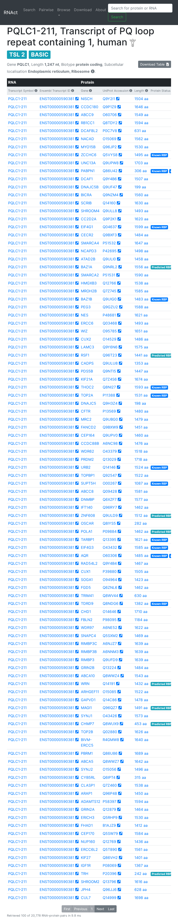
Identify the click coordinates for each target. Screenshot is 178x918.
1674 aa (141, 379)
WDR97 (87, 627)
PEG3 (86, 307)
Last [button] (111, 909)
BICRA (86, 194)
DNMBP (87, 499)
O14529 (109, 339)
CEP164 (88, 435)
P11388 (109, 395)
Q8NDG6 (110, 603)
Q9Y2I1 (109, 98)
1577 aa (141, 499)
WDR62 (87, 451)
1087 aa (141, 483)
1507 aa (141, 179)
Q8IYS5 (109, 523)
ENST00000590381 (57, 98)
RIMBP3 (87, 659)
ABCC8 (87, 491)
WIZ (84, 331)
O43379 (110, 451)
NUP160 (88, 841)
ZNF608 (88, 515)
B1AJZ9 (109, 825)
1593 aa (141, 387)
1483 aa (141, 299)
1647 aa (141, 243)
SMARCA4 (90, 243)
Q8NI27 (109, 387)
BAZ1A (86, 267)
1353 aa (141, 363)
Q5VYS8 (110, 154)
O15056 (109, 769)
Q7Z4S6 (110, 379)
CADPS (87, 363)
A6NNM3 (111, 651)
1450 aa (141, 793)
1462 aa (141, 507)
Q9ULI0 (109, 259)
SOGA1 (87, 579)
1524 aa (141, 467)
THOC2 (87, 387)
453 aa (140, 723)
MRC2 (86, 419)
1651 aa (141, 331)
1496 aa (141, 769)
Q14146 (109, 467)
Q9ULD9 (110, 515)
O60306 (110, 555)
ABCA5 (87, 761)
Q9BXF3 (110, 235)
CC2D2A (88, 219)
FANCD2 (88, 427)
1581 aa (141, 491)
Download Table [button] (153, 64)
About (100, 9)
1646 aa (141, 106)
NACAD (87, 138)
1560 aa (141, 194)
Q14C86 (110, 699)
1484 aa (141, 235)
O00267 (110, 483)
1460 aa (141, 435)
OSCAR (87, 523)
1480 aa (141, 411)
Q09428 (110, 491)
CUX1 (85, 571)
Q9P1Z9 (109, 106)
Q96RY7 (110, 507)
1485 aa (141, 555)
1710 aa (140, 611)
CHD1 (86, 611)
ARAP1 (86, 793)
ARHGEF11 (90, 691)
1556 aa (141, 267)
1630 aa (141, 203)
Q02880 (110, 731)
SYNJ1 (86, 715)
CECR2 (87, 235)
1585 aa (141, 291)
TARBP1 (87, 539)
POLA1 (86, 531)
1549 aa (141, 114)
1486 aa (141, 339)
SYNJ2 (87, 769)
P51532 (109, 243)
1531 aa (141, 395)
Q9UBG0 (110, 419)
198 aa (140, 403)
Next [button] (100, 909)
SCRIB (86, 203)
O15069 (109, 138)
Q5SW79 (110, 833)
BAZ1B (86, 299)
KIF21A (87, 379)
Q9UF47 (110, 187)
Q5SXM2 (110, 635)
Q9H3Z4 (110, 403)
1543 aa (141, 675)
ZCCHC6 (88, 154)
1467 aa (141, 563)
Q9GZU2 (110, 307)
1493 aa (141, 210)
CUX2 (86, 339)
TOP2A (87, 395)
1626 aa (141, 731)
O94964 (110, 579)
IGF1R (86, 865)
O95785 (110, 331)
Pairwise (46, 9)
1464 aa (141, 809)
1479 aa (141, 419)
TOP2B (87, 731)
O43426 (110, 715)
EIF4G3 (87, 547)
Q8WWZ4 (111, 675)
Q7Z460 (110, 785)
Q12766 (109, 283)
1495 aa (141, 154)
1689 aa (141, 753)
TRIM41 (87, 595)
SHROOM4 (90, 210)
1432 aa (141, 683)
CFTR (85, 411)
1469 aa (141, 635)
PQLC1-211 (17, 98)
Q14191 (109, 683)
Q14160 (109, 203)
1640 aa (141, 739)
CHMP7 (87, 723)
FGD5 (86, 587)
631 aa (140, 130)
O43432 (110, 547)
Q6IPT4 (109, 777)
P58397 (109, 801)
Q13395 (109, 539)
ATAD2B (88, 259)
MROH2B (89, 291)
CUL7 (86, 897)
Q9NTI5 (109, 371)
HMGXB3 (89, 283)
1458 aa (141, 259)
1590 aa (141, 275)
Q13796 (109, 881)
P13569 (109, 411)
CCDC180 (89, 106)
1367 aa (141, 865)
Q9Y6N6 (110, 347)
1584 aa (141, 833)
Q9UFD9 (110, 659)
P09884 (110, 531)
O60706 (110, 114)
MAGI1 (86, 707)
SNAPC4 (88, 635)
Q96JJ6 (110, 889)
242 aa (140, 873)
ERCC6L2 (89, 849)
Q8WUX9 (111, 723)
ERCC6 (87, 323)
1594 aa (141, 122)
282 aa (140, 523)
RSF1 (85, 355)
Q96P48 (110, 793)
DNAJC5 (88, 403)
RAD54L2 (89, 563)
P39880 (110, 571)
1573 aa (141, 715)
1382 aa (141, 603)
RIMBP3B (89, 651)
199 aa (140, 187)
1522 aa (141, 475)
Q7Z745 (109, 291)
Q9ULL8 (110, 210)
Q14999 (109, 897)
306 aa (140, 170)
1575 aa (141, 347)
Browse (63, 9)
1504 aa (141, 98)
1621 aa (141, 315)
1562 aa (141, 138)
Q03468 (110, 323)
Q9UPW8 (111, 163)
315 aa (140, 777)
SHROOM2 (90, 881)
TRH (84, 873)
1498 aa (141, 251)
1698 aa (141, 897)
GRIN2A (88, 809)
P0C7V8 (110, 130)
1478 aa (141, 699)
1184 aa (141, 619)
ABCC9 (87, 114)
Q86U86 (110, 753)
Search (29, 9)
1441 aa (141, 355)
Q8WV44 (110, 595)
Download (83, 9)
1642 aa (141, 761)
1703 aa (141, 163)
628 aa (140, 889)
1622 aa (141, 627)
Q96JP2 (110, 147)
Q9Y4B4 (110, 563)
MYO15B (88, 147)
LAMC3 (87, 347)
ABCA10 (88, 675)
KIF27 (86, 857)
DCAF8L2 (89, 130)
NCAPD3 (88, 251)
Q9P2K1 (109, 219)
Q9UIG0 (110, 299)
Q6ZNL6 (110, 587)
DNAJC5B (90, 187)
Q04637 (110, 226)
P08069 (110, 865)
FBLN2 (86, 619)
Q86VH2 (110, 857)
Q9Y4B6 (110, 179)
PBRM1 (87, 753)
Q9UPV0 (110, 435)
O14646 (109, 611)
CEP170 (87, 833)
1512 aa (141, 515)
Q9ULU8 (110, 363)
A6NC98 (110, 443)
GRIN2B (87, 667)
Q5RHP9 (110, 817)
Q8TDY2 (110, 122)
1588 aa (141, 307)
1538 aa (141, 283)
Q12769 (109, 841)
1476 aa (141, 443)
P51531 (109, 275)
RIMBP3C (89, 643)
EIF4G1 (87, 226)
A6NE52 (110, 627)
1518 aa (141, 451)
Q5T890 (110, 849)
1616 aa (141, 881)
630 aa (140, 595)
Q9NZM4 (110, 194)
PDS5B (87, 371)
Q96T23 (110, 355)
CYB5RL (88, 777)
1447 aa (141, 371)
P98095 (110, 619)
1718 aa (140, 459)
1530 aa (141, 147)
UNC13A (88, 163)
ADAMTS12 (90, 801)
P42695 (110, 251)
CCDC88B (90, 443)
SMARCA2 (90, 275)
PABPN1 (88, 170)
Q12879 (109, 809)
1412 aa (141, 825)
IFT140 (86, 507)
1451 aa (141, 427)
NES (84, 315)
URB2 (86, 467)
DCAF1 (87, 179)
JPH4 (85, 889)
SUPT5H (88, 483)
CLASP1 (88, 785)
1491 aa (141, 707)
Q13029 (109, 459)
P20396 (110, 873)
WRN (85, 683)
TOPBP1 (88, 475)
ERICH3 (87, 817)
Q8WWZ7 (111, 761)
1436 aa (141, 841)
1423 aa (141, 579)
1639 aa (141, 643)
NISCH (86, 98)
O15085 (109, 691)
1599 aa (141, 226)
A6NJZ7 (110, 643)
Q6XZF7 (110, 499)
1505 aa (141, 571)
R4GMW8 (111, 739)
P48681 (109, 315)
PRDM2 (87, 459)
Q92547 (110, 475)
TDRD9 (87, 603)
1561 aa (141, 849)
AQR (84, 555)
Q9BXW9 (110, 427)
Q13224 (109, 667)
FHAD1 (87, 825)
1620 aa (141, 219)
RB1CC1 (87, 122)
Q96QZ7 (110, 707)
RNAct (11, 12)
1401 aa (141, 857)
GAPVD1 (88, 699)
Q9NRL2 (110, 267)
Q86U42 (110, 170)
